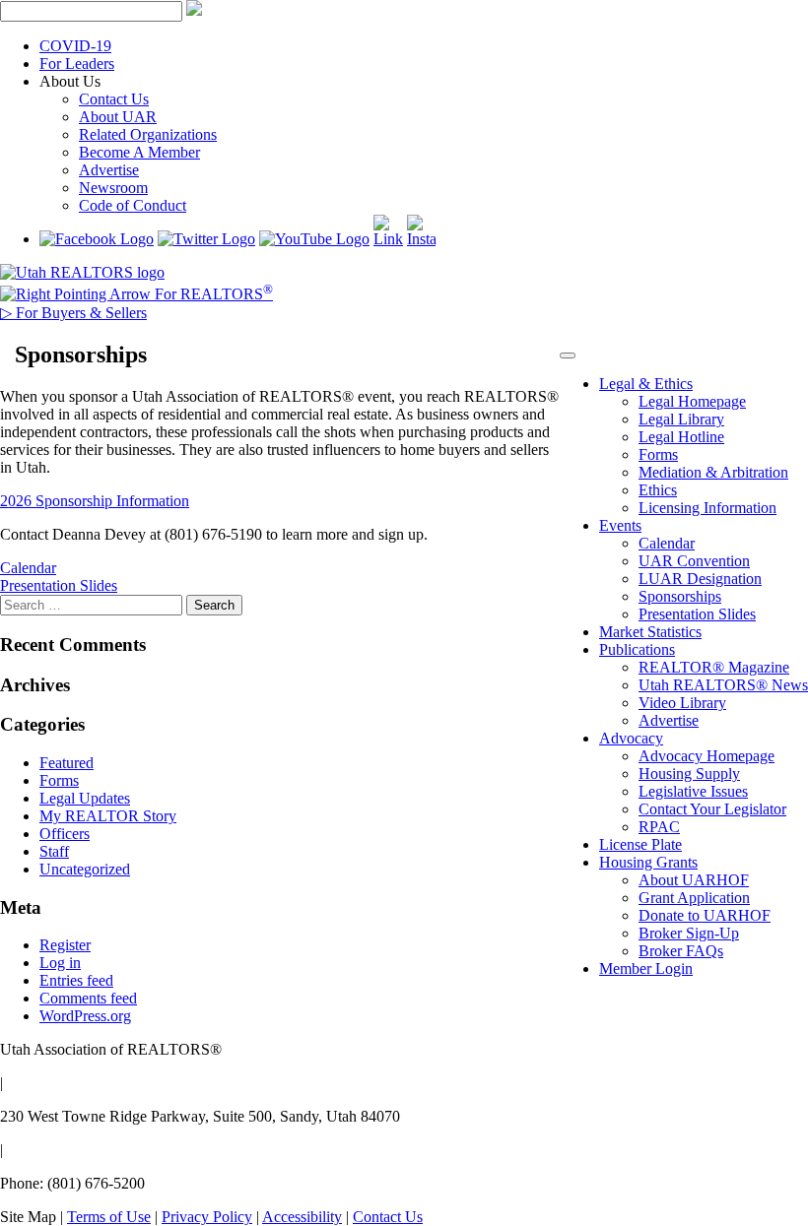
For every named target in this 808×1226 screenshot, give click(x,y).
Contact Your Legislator (712, 809)
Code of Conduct (132, 205)
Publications (637, 649)
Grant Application (694, 897)
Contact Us (114, 99)
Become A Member (139, 152)
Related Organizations (148, 134)
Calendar (667, 543)
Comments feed (88, 998)
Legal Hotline (681, 436)
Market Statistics (650, 631)
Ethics (658, 490)
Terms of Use (109, 1216)
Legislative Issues (693, 791)
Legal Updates (84, 798)
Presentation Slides (697, 614)
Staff (54, 851)
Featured (66, 762)
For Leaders (76, 63)
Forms (658, 454)
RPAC (659, 826)
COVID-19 (75, 45)
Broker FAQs (681, 950)
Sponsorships (680, 596)
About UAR (118, 116)
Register (65, 944)
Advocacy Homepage (706, 755)
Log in (60, 962)
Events (620, 525)
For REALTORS (212, 294)
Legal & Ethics (646, 383)
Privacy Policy (207, 1216)
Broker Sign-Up (689, 933)
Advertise (109, 169)
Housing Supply (689, 773)
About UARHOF (694, 879)
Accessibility (302, 1216)
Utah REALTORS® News (723, 685)
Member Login (646, 968)
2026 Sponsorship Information (94, 500)
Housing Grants (648, 862)
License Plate (640, 844)
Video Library (682, 702)
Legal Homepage (692, 401)
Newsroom (113, 187)
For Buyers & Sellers (73, 312)
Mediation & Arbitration (713, 472)
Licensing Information (707, 507)
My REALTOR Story (107, 815)
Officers (64, 833)
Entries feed (76, 980)
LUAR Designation (700, 578)
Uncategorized (84, 869)
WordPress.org (85, 1015)
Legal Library (681, 419)
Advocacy (631, 738)
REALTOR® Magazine (714, 667)
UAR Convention (694, 560)
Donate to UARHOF (705, 915)
